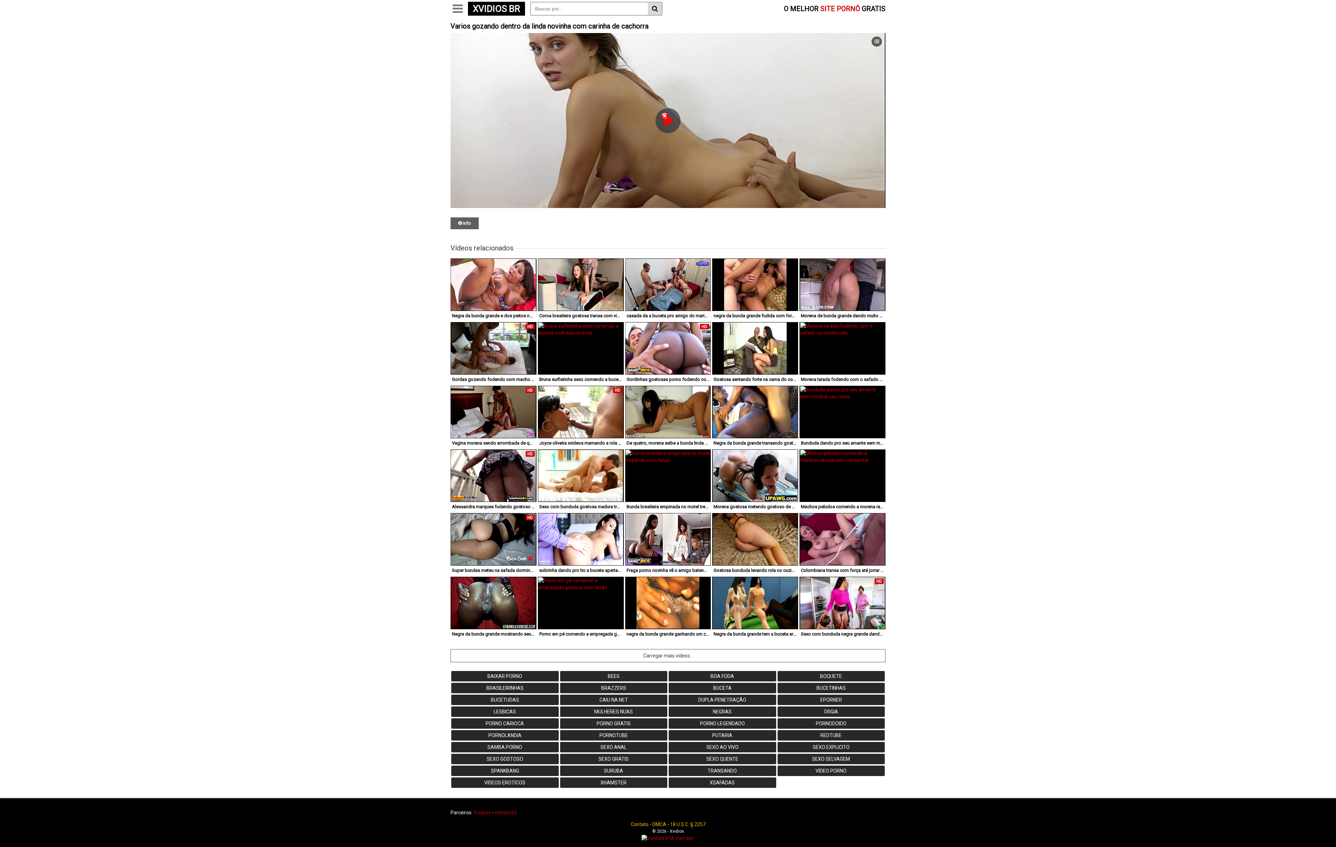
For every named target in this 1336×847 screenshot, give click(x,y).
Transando (722, 771)
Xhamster (614, 782)
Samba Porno (504, 747)
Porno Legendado (722, 723)
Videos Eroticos (504, 782)
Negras (722, 711)
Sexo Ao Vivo (722, 747)
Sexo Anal (614, 747)
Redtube (831, 735)
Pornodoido (831, 723)
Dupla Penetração (722, 700)
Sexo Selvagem (831, 759)
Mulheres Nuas (613, 711)
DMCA (659, 824)
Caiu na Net (613, 700)
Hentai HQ (506, 812)
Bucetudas (505, 700)
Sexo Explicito (831, 747)
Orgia (831, 711)
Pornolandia (505, 735)
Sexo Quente (722, 759)
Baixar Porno (504, 676)
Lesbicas (505, 711)
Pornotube (613, 735)
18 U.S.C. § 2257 (688, 824)
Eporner (831, 700)
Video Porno (831, 771)
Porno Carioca (505, 723)
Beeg (614, 676)
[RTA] (668, 838)
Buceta (722, 688)
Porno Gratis (614, 723)
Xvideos (482, 812)
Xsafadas (722, 782)
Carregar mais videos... (668, 655)
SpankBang (505, 771)
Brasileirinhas (505, 688)
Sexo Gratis (613, 759)
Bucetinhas (831, 688)
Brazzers (613, 688)
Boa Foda (722, 676)
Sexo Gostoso (505, 759)
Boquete (831, 676)
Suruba (613, 771)
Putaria (722, 735)
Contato (640, 824)
